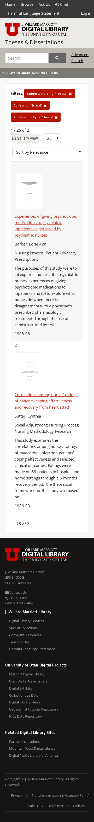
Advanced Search (80, 57)
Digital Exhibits (20, 688)
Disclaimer (55, 805)
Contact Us (17, 592)
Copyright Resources (25, 635)
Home (10, 4)
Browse (27, 4)
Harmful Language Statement (33, 13)
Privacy (16, 795)
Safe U (33, 805)
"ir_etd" (29, 105)
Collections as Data (23, 695)
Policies (79, 805)
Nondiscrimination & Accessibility (57, 795)
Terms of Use (19, 642)
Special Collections (23, 628)
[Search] (57, 58)
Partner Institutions (24, 741)
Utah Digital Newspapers (28, 681)
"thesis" (34, 117)
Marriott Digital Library (26, 674)
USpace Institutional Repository (33, 709)
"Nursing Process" (48, 93)
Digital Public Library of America (33, 755)
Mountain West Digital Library (32, 748)
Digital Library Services (26, 620)
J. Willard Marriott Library (24, 571)
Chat (63, 4)
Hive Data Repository (25, 716)
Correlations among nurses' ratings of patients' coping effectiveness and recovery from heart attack (46, 401)
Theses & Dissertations (34, 42)
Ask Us (44, 4)
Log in (86, 13)
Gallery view (27, 138)
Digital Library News (24, 702)
